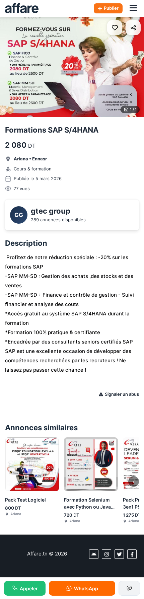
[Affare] (22, 8)
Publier (111, 8)
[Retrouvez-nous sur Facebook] (132, 554)
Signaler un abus (122, 394)
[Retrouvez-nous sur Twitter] (119, 554)
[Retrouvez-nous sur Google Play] (93, 554)
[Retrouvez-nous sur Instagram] (106, 554)
